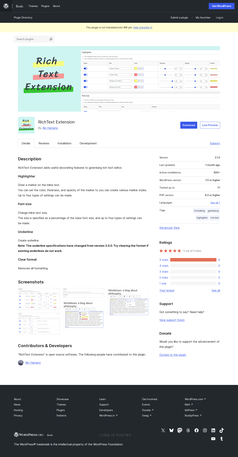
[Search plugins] (50, 39)
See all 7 (215, 202)
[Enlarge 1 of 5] (55, 292)
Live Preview (210, 125)
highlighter (202, 217)
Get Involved (149, 399)
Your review (166, 290)
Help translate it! (142, 27)
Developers (106, 410)
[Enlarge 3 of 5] (100, 292)
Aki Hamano (50, 128)
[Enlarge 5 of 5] (144, 292)
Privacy (18, 415)
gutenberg (213, 210)
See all (216, 290)
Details (26, 143)
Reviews (44, 143)
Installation (64, 143)
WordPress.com (195, 399)
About (17, 399)
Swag (147, 415)
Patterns (61, 415)
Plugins (61, 410)
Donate (148, 410)
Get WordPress (221, 6)
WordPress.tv (108, 415)
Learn (102, 399)
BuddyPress (193, 415)
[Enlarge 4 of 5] (100, 305)
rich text (214, 217)
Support (215, 143)
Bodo (50, 435)
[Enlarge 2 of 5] (55, 317)
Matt (189, 404)
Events (146, 404)
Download (189, 125)
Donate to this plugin (172, 355)
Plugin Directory (23, 17)
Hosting (18, 410)
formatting (199, 210)
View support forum (172, 320)
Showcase (63, 399)
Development (88, 143)
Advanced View (169, 227)
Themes (61, 404)
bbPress (191, 410)
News (17, 404)
